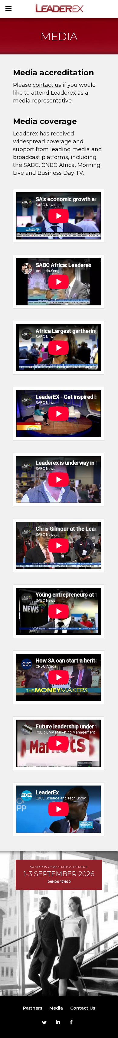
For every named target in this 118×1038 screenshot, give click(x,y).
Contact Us (82, 1008)
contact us (47, 85)
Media (56, 1008)
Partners (32, 1008)
